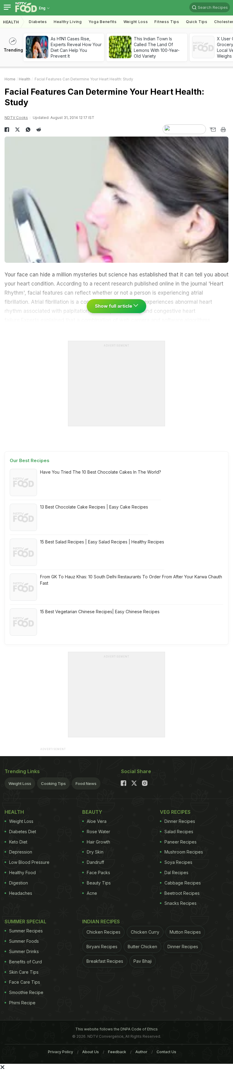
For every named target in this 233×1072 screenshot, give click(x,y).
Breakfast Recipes (104, 961)
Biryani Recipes (101, 946)
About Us (90, 1052)
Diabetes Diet (22, 831)
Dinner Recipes (179, 821)
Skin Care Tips (24, 972)
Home (10, 79)
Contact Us (166, 1052)
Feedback (117, 1052)
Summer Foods (24, 941)
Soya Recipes (178, 862)
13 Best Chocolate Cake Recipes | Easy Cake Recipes (94, 506)
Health (11, 22)
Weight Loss (135, 21)
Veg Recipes (175, 812)
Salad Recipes (178, 831)
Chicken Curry (145, 932)
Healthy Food (22, 872)
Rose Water (98, 831)
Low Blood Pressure (29, 862)
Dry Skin (95, 851)
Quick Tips (197, 21)
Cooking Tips (53, 783)
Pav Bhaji (142, 961)
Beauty (92, 812)
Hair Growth (98, 841)
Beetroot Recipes (182, 893)
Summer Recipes (26, 930)
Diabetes (38, 21)
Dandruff (95, 862)
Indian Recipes (101, 921)
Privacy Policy (60, 1052)
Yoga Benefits (103, 21)
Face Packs (98, 872)
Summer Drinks (24, 951)
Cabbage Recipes (182, 882)
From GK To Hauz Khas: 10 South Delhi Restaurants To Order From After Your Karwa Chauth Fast (131, 580)
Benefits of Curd (25, 961)
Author (141, 1052)
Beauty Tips (99, 882)
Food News (86, 783)
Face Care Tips (24, 982)
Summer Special (25, 921)
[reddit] (38, 129)
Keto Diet (18, 841)
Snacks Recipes (180, 903)
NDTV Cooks (16, 117)
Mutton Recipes (185, 932)
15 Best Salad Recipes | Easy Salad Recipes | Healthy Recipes (102, 541)
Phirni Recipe (22, 1002)
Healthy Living (68, 21)
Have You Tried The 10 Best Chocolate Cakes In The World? (100, 472)
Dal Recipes (176, 872)
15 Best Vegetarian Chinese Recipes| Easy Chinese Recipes (100, 611)
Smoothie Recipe (26, 992)
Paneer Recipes (180, 841)
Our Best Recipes (29, 460)
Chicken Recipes (103, 932)
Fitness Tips (166, 21)
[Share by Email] (212, 129)
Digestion (18, 882)
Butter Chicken (142, 946)
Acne (92, 893)
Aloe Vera (96, 821)
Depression (20, 851)
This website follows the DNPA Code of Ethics (116, 1029)
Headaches (20, 893)
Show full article (114, 306)
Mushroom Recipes (183, 851)
